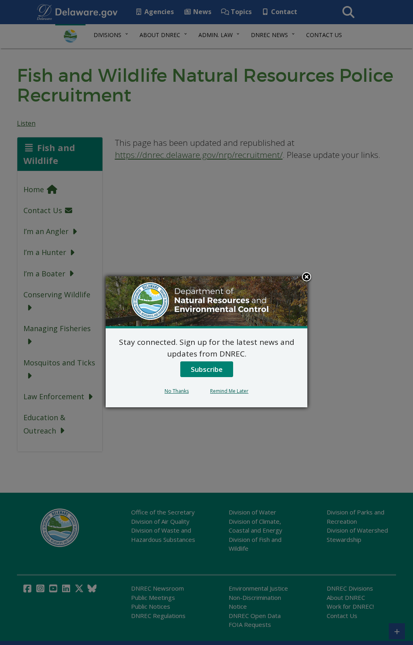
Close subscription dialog (306, 278)
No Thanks (177, 391)
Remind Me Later (229, 391)
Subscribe (207, 369)
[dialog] (206, 341)
